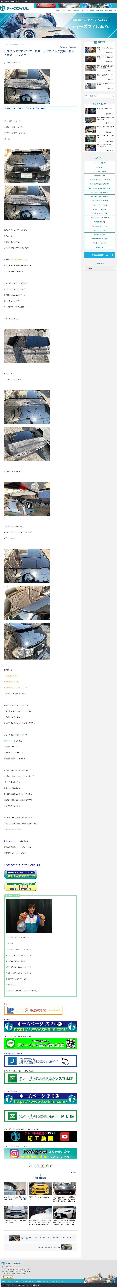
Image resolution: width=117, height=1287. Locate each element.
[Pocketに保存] (42, 1166)
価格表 (16, 1281)
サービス (10, 1281)
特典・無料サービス (57, 1281)
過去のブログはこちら (100, 255)
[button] (51, 1166)
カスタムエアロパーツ (11, 62)
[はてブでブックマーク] (38, 1166)
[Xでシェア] (30, 1166)
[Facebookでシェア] (34, 1166)
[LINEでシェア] (47, 1166)
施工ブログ (32, 1281)
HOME (4, 1281)
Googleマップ (8, 1277)
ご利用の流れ (23, 1281)
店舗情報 (38, 1281)
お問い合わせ (46, 1281)
